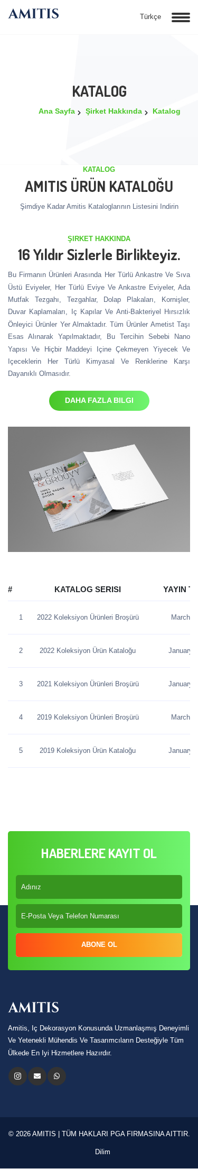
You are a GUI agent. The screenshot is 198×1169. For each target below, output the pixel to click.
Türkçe (149, 17)
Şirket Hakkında (114, 111)
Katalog (167, 111)
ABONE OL (99, 945)
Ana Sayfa (57, 111)
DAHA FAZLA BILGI (99, 400)
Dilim (101, 1152)
